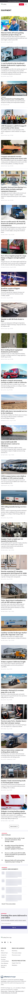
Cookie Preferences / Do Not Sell (9, 992)
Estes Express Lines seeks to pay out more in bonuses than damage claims (15, 839)
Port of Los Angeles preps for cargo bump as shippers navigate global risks (13, 258)
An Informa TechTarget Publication (14, 1)
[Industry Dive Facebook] (5, 942)
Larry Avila (4, 42)
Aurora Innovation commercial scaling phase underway (12, 751)
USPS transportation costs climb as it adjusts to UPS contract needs (13, 477)
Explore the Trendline (20, 94)
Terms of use (11, 991)
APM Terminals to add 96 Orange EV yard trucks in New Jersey (13, 127)
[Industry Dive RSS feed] (10, 942)
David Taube (4, 135)
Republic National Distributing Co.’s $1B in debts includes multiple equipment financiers (13, 189)
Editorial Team (4, 953)
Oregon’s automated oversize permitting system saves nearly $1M (14, 157)
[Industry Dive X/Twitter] (7, 942)
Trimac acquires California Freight (13, 662)
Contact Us (3, 955)
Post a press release (10, 903)
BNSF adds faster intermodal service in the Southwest (14, 412)
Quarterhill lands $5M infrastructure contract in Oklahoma (10, 444)
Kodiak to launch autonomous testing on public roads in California (14, 381)
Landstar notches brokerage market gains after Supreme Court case (14, 634)
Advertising (14, 950)
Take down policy (19, 991)
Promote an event (16, 955)
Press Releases (4, 963)
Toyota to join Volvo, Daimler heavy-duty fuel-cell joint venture (14, 722)
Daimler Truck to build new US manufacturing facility (12, 540)
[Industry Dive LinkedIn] (2, 942)
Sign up (21, 4)
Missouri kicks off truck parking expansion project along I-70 (12, 34)
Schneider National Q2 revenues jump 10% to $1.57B (12, 691)
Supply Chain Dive (16, 963)
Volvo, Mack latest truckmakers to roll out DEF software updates (13, 601)
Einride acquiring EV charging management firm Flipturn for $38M (14, 572)
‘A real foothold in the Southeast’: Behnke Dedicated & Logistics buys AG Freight (13, 65)
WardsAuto (14, 965)
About (2, 950)
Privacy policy (4, 991)
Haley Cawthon (5, 234)
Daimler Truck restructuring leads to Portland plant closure (13, 782)
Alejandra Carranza (6, 267)
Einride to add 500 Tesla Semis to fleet (12, 320)
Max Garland (4, 485)
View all (3, 903)
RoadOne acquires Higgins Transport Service (10, 289)
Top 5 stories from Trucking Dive (12, 99)
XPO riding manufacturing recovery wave (14, 508)
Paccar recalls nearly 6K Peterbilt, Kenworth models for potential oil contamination (13, 223)
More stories (13, 826)
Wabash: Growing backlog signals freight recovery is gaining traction (13, 812)
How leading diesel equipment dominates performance (12, 351)
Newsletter (3, 957)
